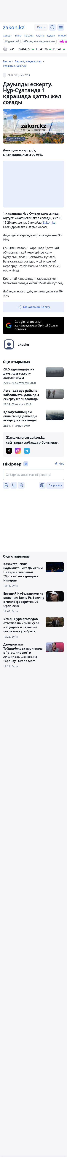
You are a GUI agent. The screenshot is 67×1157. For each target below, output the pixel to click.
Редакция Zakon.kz (15, 66)
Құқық (51, 35)
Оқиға (40, 35)
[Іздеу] (52, 27)
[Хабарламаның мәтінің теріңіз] (33, 474)
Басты (7, 61)
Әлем (18, 35)
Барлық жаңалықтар (28, 61)
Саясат (7, 35)
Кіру (61, 463)
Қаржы (28, 35)
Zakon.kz (49, 222)
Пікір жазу (55, 485)
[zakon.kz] (13, 27)
